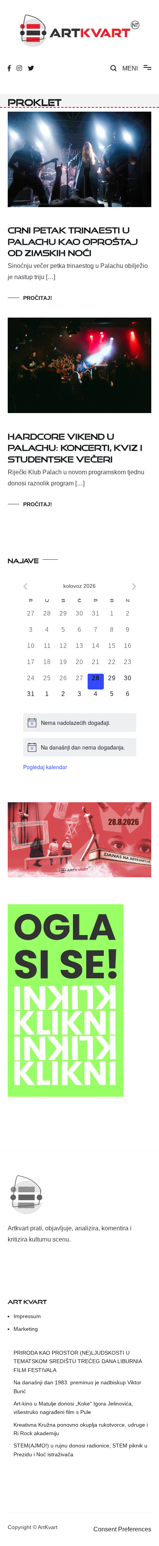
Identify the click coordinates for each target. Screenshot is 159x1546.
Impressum (27, 1316)
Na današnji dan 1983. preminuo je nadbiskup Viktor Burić (77, 1386)
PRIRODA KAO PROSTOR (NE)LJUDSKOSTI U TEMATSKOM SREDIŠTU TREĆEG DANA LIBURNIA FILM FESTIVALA (78, 1361)
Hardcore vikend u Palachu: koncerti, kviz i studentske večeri (75, 446)
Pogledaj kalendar (45, 767)
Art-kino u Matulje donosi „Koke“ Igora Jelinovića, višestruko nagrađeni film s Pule (73, 1407)
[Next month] (134, 586)
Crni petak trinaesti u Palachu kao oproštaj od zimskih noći (73, 240)
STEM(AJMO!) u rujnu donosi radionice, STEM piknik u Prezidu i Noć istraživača (80, 1449)
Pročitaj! (37, 298)
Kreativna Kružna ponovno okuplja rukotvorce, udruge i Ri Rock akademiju (81, 1429)
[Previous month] (25, 586)
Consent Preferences (122, 1529)
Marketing (26, 1329)
